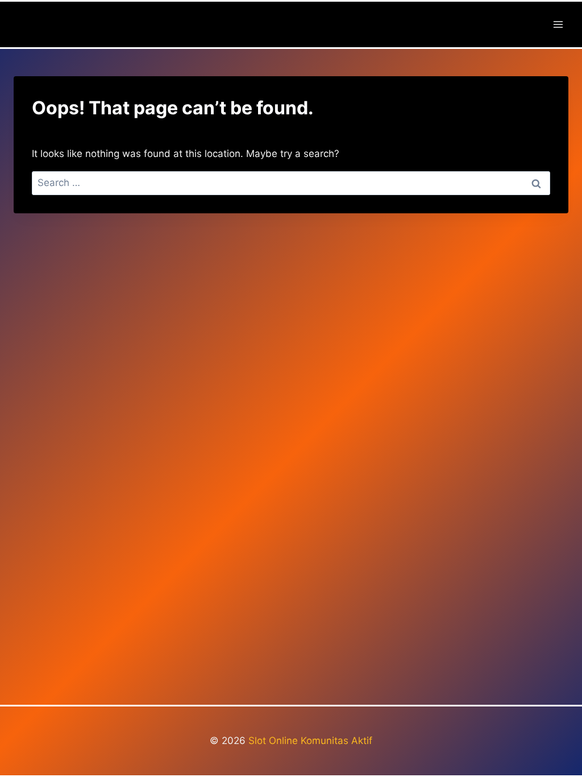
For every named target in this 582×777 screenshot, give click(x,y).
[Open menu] (557, 24)
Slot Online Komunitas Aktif (310, 740)
